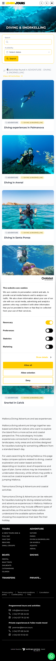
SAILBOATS (6, 565)
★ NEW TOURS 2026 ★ (11, 533)
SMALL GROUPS (8, 545)
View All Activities (11, 76)
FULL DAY (6, 536)
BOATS (6, 555)
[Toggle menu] (3, 3)
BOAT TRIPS (7, 562)
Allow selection (28, 373)
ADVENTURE (13, 123)
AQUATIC (33, 545)
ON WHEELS (35, 542)
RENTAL (5, 559)
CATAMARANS (8, 568)
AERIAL (33, 549)
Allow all (28, 365)
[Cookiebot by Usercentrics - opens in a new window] (41, 279)
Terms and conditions (26, 592)
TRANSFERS (8, 578)
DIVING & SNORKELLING (33, 123)
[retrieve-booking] (52, 3)
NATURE (33, 533)
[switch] (49, 330)
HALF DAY (6, 539)
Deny (28, 380)
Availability (9, 48)
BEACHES (6, 542)
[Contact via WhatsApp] (51, 656)
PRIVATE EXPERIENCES (37, 578)
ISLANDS (5, 572)
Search (7, 38)
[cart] (47, 3)
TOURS (6, 529)
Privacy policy (7, 592)
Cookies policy (17, 594)
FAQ (29, 594)
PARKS (32, 536)
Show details (42, 357)
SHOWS (34, 555)
